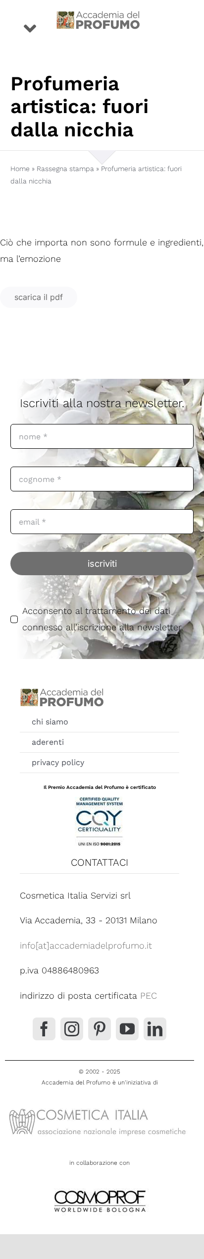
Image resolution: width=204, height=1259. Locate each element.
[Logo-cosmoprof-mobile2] (99, 1188)
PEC (148, 995)
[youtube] (127, 1029)
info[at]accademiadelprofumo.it (86, 945)
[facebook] (44, 1029)
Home (20, 169)
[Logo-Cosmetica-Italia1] (99, 1108)
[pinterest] (99, 1029)
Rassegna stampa (65, 169)
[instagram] (71, 1029)
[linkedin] (155, 1029)
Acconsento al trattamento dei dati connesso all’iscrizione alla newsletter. (102, 618)
